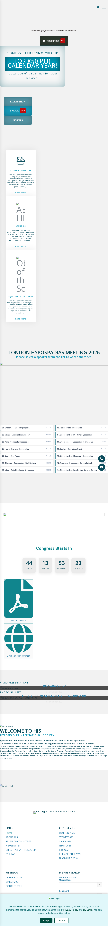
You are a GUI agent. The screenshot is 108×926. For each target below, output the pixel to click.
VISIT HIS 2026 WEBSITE (18, 656)
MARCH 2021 (12, 881)
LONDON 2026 (67, 833)
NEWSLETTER (13, 845)
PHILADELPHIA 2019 (70, 854)
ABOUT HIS (12, 837)
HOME (9, 833)
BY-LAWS (10, 854)
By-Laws (87, 910)
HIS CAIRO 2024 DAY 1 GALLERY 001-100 (54, 696)
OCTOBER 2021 (14, 886)
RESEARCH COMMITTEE (18, 841)
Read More (20, 192)
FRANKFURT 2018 (68, 858)
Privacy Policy (70, 910)
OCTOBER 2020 (14, 877)
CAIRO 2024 (65, 841)
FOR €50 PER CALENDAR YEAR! (32, 63)
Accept (46, 920)
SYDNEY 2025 (66, 837)
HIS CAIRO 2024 (54, 686)
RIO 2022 (63, 849)
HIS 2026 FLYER (18, 620)
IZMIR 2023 (65, 845)
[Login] (98, 7)
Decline (61, 920)
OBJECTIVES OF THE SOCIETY (21, 849)
